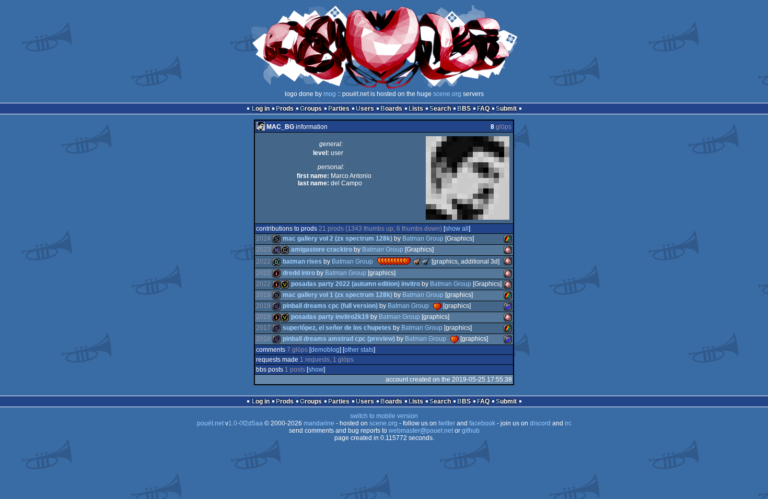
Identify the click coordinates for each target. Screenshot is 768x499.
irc (568, 423)
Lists (416, 108)
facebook (482, 423)
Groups (311, 108)
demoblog (325, 349)
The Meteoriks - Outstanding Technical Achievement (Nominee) (426, 261)
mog (329, 94)
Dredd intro (299, 273)
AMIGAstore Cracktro (321, 249)
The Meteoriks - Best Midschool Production (417, 261)
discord (540, 423)
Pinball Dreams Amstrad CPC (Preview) (339, 338)
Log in (261, 108)
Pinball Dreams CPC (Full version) (330, 306)
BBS (464, 108)
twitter (446, 423)
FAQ (483, 108)
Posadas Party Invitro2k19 (330, 316)
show (315, 369)
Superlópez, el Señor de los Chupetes (337, 327)
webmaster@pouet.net (421, 430)
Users (365, 108)
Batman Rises (302, 261)
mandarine (319, 423)
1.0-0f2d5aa (245, 423)
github (471, 430)
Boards (391, 108)
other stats (359, 349)
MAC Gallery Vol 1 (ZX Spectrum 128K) (337, 295)
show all (457, 228)
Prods (285, 108)
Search (440, 108)
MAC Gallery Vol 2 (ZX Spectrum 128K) (337, 238)
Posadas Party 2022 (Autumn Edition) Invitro (355, 284)
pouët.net (210, 423)
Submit (506, 108)
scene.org (447, 94)
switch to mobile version (384, 416)
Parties (339, 108)
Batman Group (423, 238)
